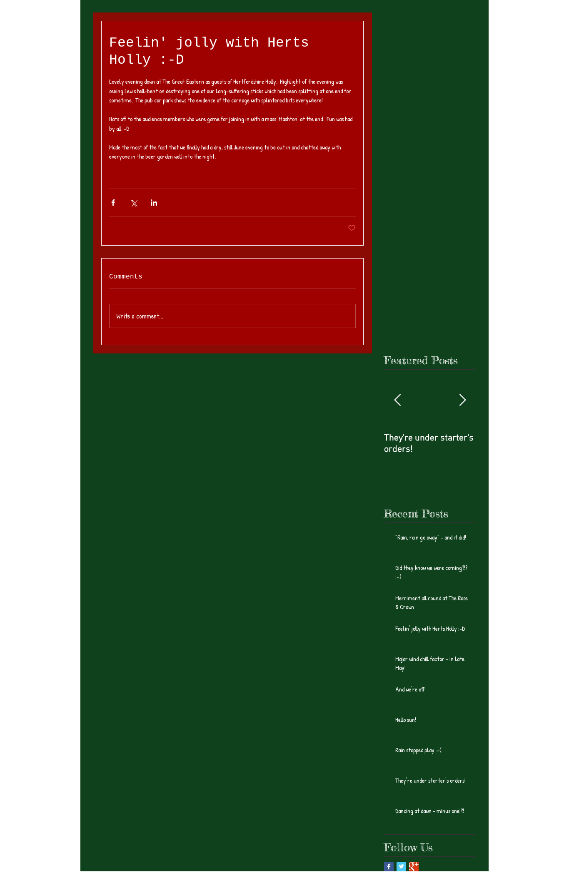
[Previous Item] (397, 400)
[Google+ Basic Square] (414, 866)
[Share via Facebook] (113, 202)
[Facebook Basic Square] (389, 866)
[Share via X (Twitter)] (133, 202)
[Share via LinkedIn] (154, 202)
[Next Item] (462, 400)
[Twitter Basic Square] (401, 866)
